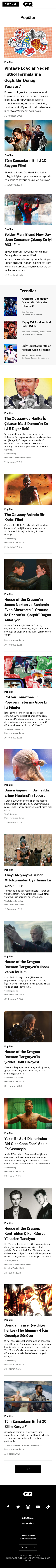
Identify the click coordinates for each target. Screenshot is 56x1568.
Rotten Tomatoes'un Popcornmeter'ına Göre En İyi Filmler (26, 702)
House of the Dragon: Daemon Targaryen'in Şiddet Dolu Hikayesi (22, 1057)
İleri (28, 1469)
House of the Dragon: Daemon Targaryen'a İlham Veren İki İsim (26, 967)
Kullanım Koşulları (28, 1539)
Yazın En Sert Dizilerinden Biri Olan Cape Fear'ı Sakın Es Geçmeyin (25, 1144)
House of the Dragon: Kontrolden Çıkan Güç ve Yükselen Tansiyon (24, 1233)
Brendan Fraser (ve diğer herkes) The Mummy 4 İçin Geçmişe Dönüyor (26, 1330)
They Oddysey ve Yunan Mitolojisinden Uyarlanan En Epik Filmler (27, 880)
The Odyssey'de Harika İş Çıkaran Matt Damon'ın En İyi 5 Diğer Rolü (26, 423)
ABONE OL (11, 4)
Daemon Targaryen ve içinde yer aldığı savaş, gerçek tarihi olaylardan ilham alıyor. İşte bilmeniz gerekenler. (27, 1070)
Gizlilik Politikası (28, 1536)
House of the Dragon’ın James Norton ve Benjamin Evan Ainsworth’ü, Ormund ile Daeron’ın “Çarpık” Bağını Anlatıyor (27, 610)
